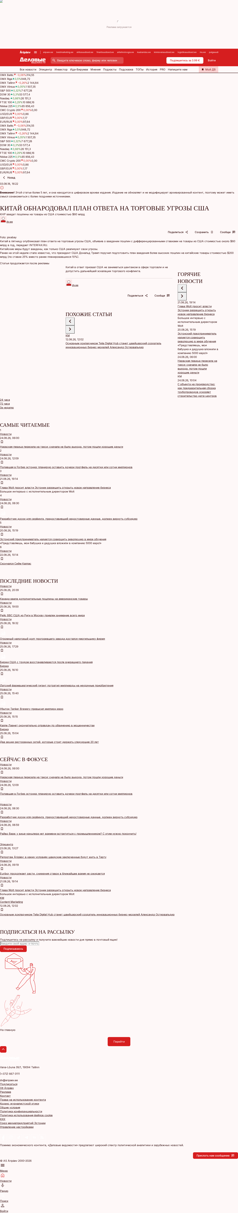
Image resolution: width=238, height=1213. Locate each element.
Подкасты (109, 69)
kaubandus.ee (144, 52)
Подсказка (126, 69)
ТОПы (139, 69)
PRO (162, 69)
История (151, 69)
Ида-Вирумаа (79, 69)
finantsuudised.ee (105, 52)
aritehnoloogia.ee (125, 52)
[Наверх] (3, 1049)
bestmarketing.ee (64, 52)
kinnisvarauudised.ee (164, 52)
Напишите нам (177, 69)
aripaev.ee (48, 52)
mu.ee (203, 52)
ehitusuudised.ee (85, 52)
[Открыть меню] (35, 52)
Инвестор (61, 69)
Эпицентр (45, 69)
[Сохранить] (2, 442)
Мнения (96, 69)
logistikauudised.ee (187, 52)
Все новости (28, 69)
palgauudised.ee (217, 52)
